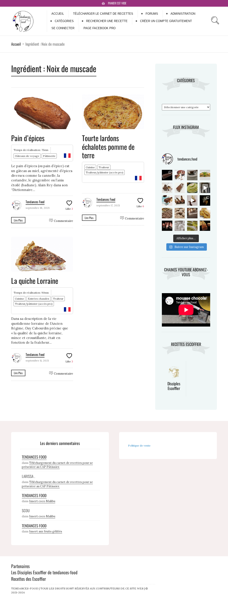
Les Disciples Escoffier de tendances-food (44, 572)
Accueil (57, 13)
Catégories (64, 21)
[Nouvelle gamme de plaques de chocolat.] (167, 213)
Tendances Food (35, 201)
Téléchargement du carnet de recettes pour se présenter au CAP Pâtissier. (57, 465)
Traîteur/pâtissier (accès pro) (104, 172)
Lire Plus (18, 220)
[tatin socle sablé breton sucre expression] (205, 200)
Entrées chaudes (38, 298)
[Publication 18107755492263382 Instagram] (180, 213)
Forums (152, 13)
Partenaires (20, 566)
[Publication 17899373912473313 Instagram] (205, 226)
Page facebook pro (99, 28)
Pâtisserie (49, 156)
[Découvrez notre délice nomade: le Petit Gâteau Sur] (180, 188)
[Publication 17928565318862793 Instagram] (205, 213)
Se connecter (62, 28)
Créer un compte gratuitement (166, 21)
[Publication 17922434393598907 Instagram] (192, 200)
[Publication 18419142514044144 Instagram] (192, 188)
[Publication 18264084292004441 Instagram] (192, 213)
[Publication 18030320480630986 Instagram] (167, 175)
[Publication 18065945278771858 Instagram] (180, 175)
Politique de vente (139, 445)
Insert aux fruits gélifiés (45, 531)
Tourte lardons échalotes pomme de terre (108, 146)
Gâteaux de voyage (27, 156)
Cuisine (90, 167)
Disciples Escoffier (173, 386)
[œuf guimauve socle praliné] (180, 200)
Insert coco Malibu (42, 501)
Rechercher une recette (107, 21)
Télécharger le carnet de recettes (103, 13)
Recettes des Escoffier (28, 578)
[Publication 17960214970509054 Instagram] (192, 226)
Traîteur (104, 167)
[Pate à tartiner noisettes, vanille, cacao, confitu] (167, 188)
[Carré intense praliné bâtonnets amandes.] (167, 200)
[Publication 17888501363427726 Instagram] (167, 226)
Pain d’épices (28, 138)
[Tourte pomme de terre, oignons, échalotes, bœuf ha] (205, 175)
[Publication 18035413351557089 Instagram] (205, 188)
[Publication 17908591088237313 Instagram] (180, 226)
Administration (183, 13)
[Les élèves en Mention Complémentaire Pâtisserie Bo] (192, 175)
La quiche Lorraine (34, 280)
